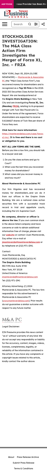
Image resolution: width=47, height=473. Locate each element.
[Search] (30, 24)
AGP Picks (7, 4)
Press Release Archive (28, 457)
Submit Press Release (23, 462)
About (11, 457)
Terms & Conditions (23, 468)
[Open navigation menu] (4, 24)
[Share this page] (43, 24)
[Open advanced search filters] (36, 24)
